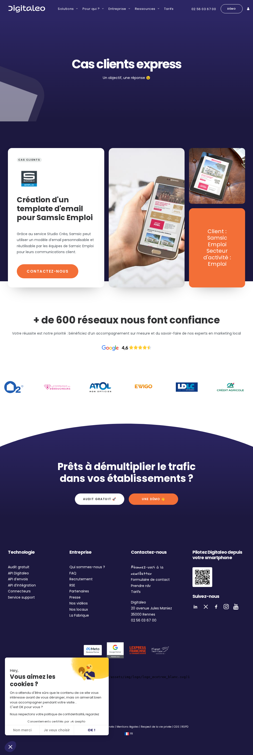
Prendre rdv (141, 585)
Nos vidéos (78, 603)
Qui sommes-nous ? (87, 567)
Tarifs (169, 8)
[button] (10, 747)
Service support (21, 597)
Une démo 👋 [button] (153, 499)
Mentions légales (128, 727)
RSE (72, 585)
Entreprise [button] (117, 8)
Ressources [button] (145, 8)
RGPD (184, 727)
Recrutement (81, 579)
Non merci (22, 730)
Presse (75, 597)
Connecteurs (19, 591)
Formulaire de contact (150, 579)
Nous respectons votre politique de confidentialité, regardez (54, 714)
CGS (176, 727)
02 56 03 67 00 (203, 9)
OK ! (91, 730)
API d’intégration (22, 585)
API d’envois (18, 579)
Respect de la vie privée (156, 727)
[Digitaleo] (26, 8)
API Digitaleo (18, 573)
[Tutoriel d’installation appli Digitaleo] (202, 577)
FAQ (72, 573)
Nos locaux (78, 609)
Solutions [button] (66, 8)
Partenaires (79, 591)
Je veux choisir (57, 730)
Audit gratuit (18, 567)
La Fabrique (79, 615)
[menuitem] (66, 9)
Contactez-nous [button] (47, 271)
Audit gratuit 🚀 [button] (99, 499)
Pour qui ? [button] (91, 8)
